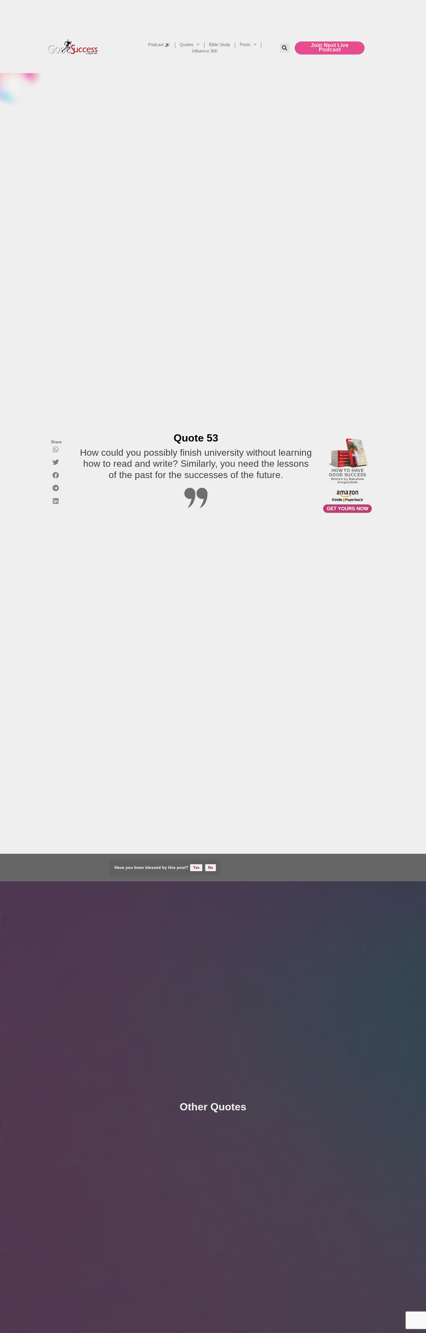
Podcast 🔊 (159, 44)
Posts (245, 44)
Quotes (187, 44)
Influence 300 (204, 50)
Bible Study (219, 44)
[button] (285, 48)
